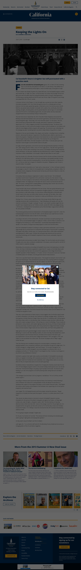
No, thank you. (40, 299)
